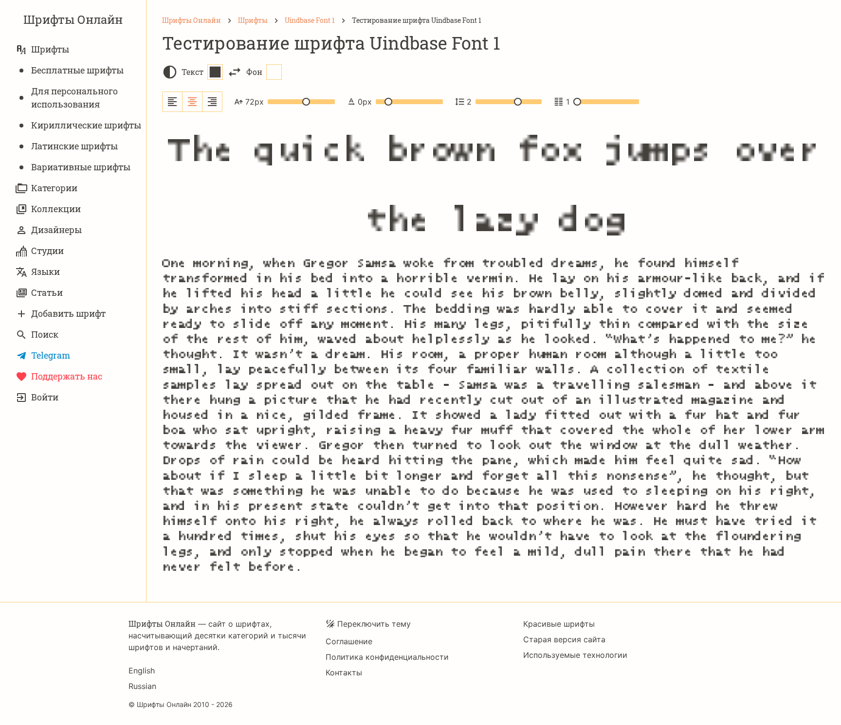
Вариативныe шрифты (80, 167)
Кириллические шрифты (86, 125)
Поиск (44, 334)
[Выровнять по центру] (192, 101)
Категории (54, 188)
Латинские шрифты (74, 146)
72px (254, 102)
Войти (44, 397)
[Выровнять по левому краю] (173, 101)
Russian (142, 686)
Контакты (344, 672)
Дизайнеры (56, 230)
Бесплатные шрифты (77, 70)
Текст (192, 72)
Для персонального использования (74, 97)
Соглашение (349, 641)
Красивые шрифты (559, 624)
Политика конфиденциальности (387, 657)
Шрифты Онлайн (73, 19)
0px (365, 102)
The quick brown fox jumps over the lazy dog (494, 185)
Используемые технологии (575, 655)
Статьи (47, 292)
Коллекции (56, 209)
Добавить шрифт (68, 313)
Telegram (50, 355)
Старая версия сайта (564, 639)
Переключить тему (374, 624)
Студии (47, 250)
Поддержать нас (66, 376)
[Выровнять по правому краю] (212, 101)
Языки (45, 271)
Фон (254, 72)
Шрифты (50, 49)
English (141, 670)
